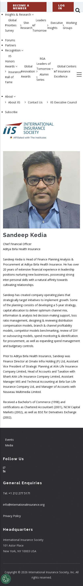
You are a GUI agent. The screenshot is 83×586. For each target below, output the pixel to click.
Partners (10, 45)
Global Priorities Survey (11, 25)
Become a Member (21, 6)
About (9, 96)
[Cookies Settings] (6, 579)
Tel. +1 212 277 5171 (16, 493)
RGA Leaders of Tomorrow (43, 64)
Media (9, 445)
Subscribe (11, 112)
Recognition (13, 50)
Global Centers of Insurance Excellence (65, 71)
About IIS (14, 102)
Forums (10, 40)
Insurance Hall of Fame (13, 77)
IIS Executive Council (63, 102)
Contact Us (35, 102)
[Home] (28, 129)
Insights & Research (18, 14)
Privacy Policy (12, 516)
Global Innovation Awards (28, 71)
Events (9, 440)
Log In (61, 6)
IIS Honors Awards (10, 61)
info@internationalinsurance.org (24, 504)
